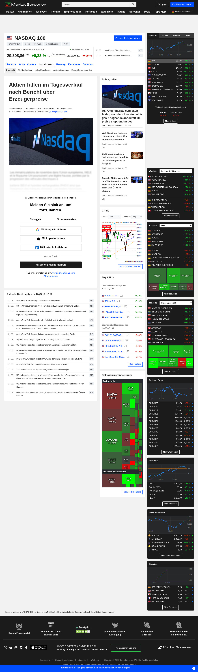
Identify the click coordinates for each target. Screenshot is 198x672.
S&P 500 (155, 79)
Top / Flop (160, 11)
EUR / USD (153, 403)
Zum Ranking (135, 364)
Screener (134, 11)
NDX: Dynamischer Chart (130, 266)
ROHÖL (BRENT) (156, 491)
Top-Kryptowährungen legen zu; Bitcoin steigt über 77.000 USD (43, 339)
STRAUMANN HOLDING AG (163, 339)
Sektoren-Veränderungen (117, 375)
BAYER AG (156, 254)
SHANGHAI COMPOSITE (162, 89)
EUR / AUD (153, 432)
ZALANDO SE (157, 245)
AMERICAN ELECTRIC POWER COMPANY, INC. (115, 351)
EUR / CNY (153, 435)
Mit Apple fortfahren (53, 238)
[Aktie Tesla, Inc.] (118, 301)
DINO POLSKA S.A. (159, 315)
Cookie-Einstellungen (64, 660)
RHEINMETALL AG (159, 200)
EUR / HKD (153, 439)
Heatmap (61, 64)
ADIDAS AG (156, 231)
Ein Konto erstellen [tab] (66, 219)
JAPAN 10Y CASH (159, 594)
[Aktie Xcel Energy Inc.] (125, 346)
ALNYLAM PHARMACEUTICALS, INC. (115, 317)
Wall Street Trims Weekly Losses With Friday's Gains (118, 50)
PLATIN (152, 498)
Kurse (22, 64)
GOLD (151, 484)
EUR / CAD (153, 428)
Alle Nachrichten (25, 70)
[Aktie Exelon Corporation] (127, 335)
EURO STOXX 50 (158, 75)
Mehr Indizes (170, 121)
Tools (147, 11)
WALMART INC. (158, 194)
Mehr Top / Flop (170, 294)
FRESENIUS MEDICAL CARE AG (165, 258)
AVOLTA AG (156, 328)
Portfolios (91, 11)
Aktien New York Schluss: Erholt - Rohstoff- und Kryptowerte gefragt (44, 320)
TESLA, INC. (110, 301)
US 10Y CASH (157, 591)
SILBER (152, 494)
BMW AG (155, 191)
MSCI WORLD (157, 100)
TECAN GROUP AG (159, 335)
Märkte (10, 11)
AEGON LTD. (156, 332)
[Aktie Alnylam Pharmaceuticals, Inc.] (127, 317)
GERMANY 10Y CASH (160, 587)
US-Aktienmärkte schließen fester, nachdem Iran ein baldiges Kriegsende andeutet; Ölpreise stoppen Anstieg (51, 313)
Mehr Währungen (170, 452)
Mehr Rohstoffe (170, 504)
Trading (120, 11)
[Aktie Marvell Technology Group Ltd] (127, 357)
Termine (55, 11)
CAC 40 (154, 71)
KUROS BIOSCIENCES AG (162, 211)
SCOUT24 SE (157, 234)
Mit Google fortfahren (53, 229)
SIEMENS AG (157, 241)
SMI (153, 68)
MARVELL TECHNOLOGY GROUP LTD (115, 357)
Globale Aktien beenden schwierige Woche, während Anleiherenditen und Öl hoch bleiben (50, 394)
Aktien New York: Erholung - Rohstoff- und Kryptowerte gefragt (42, 364)
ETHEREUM (156, 539)
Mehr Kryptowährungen (171, 555)
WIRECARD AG (158, 207)
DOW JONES (157, 82)
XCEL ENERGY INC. (113, 346)
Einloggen (162, 4)
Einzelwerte (74, 64)
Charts (31, 64)
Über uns (82, 660)
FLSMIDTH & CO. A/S (160, 319)
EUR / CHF (153, 410)
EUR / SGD (153, 443)
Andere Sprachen (61, 70)
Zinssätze (153, 564)
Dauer (104, 217)
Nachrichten (25, 11)
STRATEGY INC (111, 296)
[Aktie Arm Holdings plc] (126, 340)
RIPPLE (154, 550)
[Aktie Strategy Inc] (121, 295)
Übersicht (11, 64)
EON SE (154, 251)
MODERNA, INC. (158, 180)
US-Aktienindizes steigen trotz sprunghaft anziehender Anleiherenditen (46, 345)
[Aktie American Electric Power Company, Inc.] (127, 351)
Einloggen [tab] (35, 219)
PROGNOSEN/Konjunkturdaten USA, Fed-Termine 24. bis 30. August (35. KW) (49, 359)
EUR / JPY (153, 446)
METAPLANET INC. (159, 176)
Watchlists (107, 11)
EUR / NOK (153, 421)
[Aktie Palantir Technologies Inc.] (127, 312)
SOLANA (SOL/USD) (160, 542)
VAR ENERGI (157, 342)
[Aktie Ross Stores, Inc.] (125, 306)
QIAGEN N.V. (156, 261)
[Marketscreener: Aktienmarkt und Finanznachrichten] (25, 4)
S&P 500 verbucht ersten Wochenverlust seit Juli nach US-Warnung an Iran (118, 56)
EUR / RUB (153, 414)
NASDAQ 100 (157, 86)
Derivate (87, 64)
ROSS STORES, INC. (114, 306)
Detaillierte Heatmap (132, 492)
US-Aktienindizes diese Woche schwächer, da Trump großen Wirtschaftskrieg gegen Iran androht (51, 352)
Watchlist (153, 171)
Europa (165, 35)
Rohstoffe (153, 461)
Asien (188, 35)
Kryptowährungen (157, 512)
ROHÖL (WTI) (155, 487)
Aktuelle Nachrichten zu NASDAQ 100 (30, 294)
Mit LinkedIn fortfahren (53, 247)
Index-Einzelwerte (43, 70)
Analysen (41, 11)
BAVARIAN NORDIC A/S (161, 308)
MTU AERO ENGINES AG (162, 265)
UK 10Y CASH (157, 601)
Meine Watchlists (171, 215)
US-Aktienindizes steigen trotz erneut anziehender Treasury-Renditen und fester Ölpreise (50, 385)
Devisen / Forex (156, 380)
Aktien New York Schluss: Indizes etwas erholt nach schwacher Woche (45, 334)
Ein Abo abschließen (182, 4)
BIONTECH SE (157, 184)
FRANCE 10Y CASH (160, 598)
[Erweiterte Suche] (133, 4)
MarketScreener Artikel (81, 70)
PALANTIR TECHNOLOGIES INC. (115, 312)
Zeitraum (127, 217)
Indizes (154, 35)
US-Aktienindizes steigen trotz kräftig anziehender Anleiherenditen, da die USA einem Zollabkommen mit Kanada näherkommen (50, 327)
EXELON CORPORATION (115, 335)
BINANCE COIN (158, 546)
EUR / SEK (153, 418)
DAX (153, 61)
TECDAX (155, 64)
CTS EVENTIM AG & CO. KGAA (164, 187)
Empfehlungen (73, 11)
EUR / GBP (153, 407)
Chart (105, 210)
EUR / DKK (153, 425)
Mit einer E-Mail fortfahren (51, 264)
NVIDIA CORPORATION (161, 204)
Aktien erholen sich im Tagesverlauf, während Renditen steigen (42, 370)
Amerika (176, 35)
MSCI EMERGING (159, 97)
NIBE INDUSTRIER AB (160, 312)
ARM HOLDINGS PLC (114, 341)
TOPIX (154, 93)
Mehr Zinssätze (170, 607)
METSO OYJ (156, 322)
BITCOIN (155, 535)
